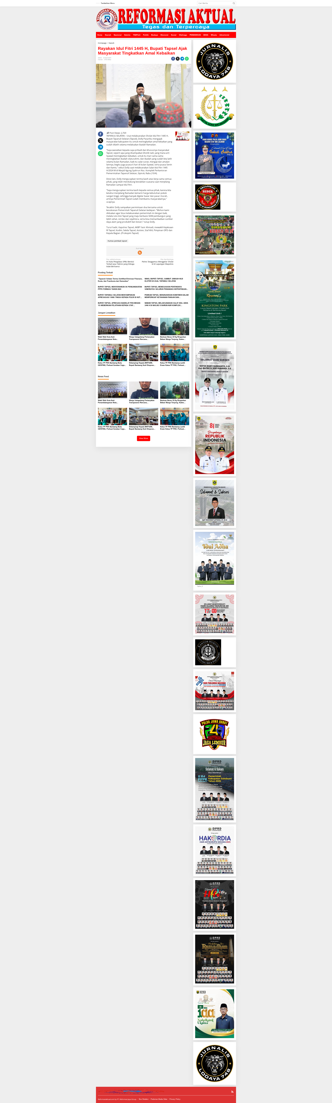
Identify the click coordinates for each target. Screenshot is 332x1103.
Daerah (100, 59)
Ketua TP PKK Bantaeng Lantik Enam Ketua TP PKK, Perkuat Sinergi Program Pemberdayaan (173, 364)
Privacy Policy (175, 1099)
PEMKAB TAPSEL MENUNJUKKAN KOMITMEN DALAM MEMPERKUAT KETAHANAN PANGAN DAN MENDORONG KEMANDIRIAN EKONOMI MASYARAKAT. (167, 296)
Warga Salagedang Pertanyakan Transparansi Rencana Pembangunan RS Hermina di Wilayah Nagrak (141, 338)
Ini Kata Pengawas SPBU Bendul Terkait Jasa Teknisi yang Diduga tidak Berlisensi (120, 263)
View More (143, 438)
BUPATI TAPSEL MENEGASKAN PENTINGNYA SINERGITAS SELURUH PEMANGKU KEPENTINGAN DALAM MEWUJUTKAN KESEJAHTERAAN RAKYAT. (165, 288)
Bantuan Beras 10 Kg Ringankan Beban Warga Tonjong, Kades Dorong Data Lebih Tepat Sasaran (173, 338)
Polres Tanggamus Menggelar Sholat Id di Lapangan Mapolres (157, 261)
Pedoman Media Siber (159, 1099)
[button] (234, 3)
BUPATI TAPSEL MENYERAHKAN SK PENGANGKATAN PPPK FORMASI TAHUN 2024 (120, 288)
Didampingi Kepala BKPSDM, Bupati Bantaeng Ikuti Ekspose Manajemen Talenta (141, 364)
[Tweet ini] (178, 59)
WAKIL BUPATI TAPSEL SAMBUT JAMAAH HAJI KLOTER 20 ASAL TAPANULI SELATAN (164, 280)
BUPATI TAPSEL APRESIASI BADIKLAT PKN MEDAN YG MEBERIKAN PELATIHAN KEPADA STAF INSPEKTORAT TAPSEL (119, 304)
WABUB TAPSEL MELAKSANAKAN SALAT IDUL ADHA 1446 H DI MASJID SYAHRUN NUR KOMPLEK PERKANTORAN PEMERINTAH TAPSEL (166, 304)
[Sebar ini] (173, 59)
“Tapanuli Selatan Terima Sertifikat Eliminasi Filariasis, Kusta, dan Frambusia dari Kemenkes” (120, 280)
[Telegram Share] (182, 59)
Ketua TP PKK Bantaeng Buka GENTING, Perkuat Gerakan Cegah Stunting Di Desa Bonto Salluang (111, 364)
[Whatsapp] (187, 59)
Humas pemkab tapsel (117, 241)
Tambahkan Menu (108, 3)
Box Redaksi (143, 1099)
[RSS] (140, 253)
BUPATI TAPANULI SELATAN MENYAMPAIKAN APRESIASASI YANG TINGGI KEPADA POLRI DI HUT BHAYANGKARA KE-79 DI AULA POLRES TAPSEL (119, 296)
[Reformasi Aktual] (166, 19)
